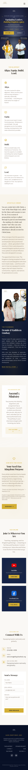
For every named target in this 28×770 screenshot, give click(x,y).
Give (24, 748)
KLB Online (9, 751)
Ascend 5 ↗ (22, 751)
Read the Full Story (9, 367)
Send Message (14, 710)
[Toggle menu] (24, 3)
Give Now (8, 506)
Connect (20, 32)
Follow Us (14, 604)
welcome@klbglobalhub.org (16, 657)
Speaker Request (21, 746)
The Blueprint (8, 746)
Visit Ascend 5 (13, 430)
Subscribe (14, 576)
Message (6, 694)
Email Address (8, 687)
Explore (7, 32)
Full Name (7, 680)
